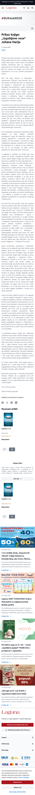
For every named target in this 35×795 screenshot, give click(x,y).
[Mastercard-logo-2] (12, 764)
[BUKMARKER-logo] (11, 18)
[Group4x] (16, 764)
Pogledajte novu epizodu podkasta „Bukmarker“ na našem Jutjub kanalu (17, 2)
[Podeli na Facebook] (2, 403)
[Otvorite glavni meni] (2, 8)
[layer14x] (27, 764)
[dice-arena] (15, 757)
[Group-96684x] (26, 757)
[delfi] (4, 757)
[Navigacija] (17, 28)
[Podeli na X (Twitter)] (7, 403)
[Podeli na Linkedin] (16, 403)
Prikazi (3, 50)
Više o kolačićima (24, 777)
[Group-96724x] (22, 764)
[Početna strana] (11, 8)
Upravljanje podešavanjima (17, 792)
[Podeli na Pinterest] (11, 403)
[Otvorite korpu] (28, 8)
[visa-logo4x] (4, 764)
